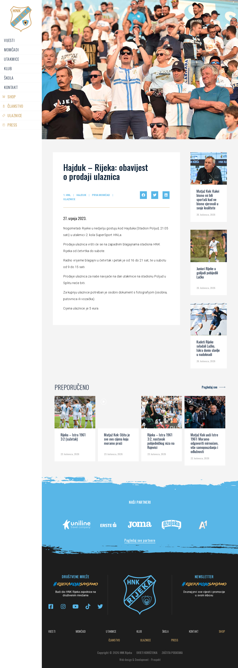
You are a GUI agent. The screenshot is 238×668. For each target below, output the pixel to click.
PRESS (12, 125)
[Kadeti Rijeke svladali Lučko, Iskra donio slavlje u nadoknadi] (208, 320)
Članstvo (15, 106)
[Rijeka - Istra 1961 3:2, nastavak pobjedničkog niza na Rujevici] (161, 413)
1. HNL (67, 195)
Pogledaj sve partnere (139, 540)
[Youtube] (75, 606)
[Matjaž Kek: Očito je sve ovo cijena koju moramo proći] (118, 413)
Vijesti (9, 40)
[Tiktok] (88, 606)
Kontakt (11, 87)
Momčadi (11, 49)
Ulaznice (14, 115)
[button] (143, 195)
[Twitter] (100, 606)
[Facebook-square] (50, 606)
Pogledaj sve (209, 387)
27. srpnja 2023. (74, 218)
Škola (9, 78)
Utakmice (11, 59)
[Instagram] (63, 606)
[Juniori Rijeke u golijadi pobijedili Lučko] (208, 247)
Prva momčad (101, 195)
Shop (11, 96)
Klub (8, 68)
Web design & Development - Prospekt (140, 660)
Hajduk (81, 195)
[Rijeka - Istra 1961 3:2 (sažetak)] (75, 413)
